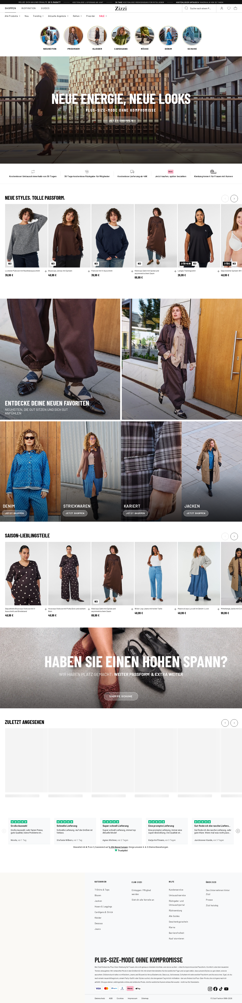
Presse (209, 899)
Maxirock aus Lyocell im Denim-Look (193, 608)
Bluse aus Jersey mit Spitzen (60, 270)
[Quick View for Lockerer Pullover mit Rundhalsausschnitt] (46, 271)
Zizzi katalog (212, 905)
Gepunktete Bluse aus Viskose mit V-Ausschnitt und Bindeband (20, 609)
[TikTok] (221, 989)
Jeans (98, 928)
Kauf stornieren (176, 938)
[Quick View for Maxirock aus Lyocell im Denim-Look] (218, 609)
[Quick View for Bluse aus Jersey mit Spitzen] (89, 271)
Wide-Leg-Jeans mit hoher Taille (148, 608)
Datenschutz (100, 998)
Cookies (120, 998)
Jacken (98, 900)
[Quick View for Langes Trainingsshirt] (218, 271)
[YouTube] (226, 989)
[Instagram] (210, 989)
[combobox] (199, 8)
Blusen (98, 895)
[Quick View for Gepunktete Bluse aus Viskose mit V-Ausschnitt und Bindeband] (46, 609)
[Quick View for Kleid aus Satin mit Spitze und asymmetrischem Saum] (175, 271)
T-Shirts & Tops (102, 889)
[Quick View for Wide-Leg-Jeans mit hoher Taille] (175, 609)
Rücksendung (175, 910)
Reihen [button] (76, 16)
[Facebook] (215, 989)
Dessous (99, 923)
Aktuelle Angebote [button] (57, 16)
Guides (45, 8)
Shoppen (10, 8)
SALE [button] (102, 16)
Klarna (172, 927)
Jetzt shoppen (121, 120)
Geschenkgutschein (178, 921)
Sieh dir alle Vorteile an (143, 899)
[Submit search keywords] (186, 8)
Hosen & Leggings (103, 906)
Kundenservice (176, 889)
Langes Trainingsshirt (187, 270)
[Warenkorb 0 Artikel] (235, 8)
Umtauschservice (177, 895)
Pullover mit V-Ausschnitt (101, 270)
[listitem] (50, 38)
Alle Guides (174, 916)
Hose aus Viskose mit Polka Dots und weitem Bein (67, 609)
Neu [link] (27, 16)
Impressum (132, 998)
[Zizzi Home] (121, 8)
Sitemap (144, 998)
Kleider (98, 917)
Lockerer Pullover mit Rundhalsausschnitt (22, 270)
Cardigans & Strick (104, 912)
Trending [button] (37, 16)
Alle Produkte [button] (11, 16)
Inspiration (28, 8)
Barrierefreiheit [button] (176, 932)
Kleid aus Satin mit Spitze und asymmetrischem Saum (147, 272)
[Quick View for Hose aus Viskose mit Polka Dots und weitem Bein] (89, 609)
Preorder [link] (90, 16)
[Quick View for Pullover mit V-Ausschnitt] (132, 271)
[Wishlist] (43, 208)
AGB (111, 998)
